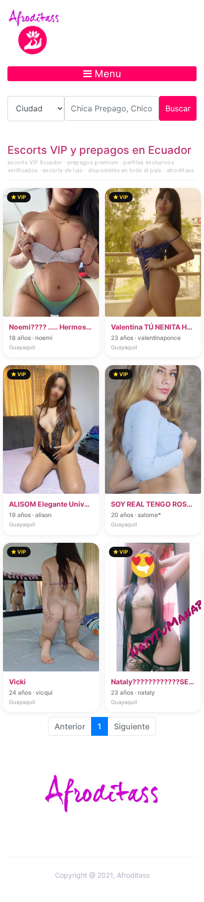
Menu (106, 74)
